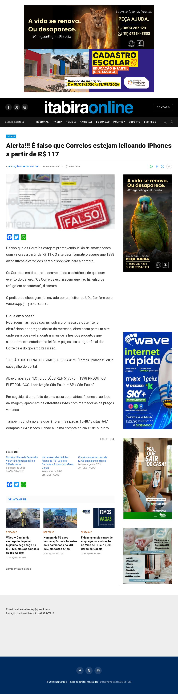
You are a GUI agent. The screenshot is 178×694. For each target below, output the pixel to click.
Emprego (150, 122)
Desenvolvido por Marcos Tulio (116, 682)
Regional (42, 122)
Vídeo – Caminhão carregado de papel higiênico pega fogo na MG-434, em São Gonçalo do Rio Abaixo (22, 545)
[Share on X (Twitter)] (162, 166)
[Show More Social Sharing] (169, 166)
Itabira (57, 122)
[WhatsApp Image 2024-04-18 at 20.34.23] (147, 428)
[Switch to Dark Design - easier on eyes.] (171, 122)
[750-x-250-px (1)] (89, 70)
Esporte (134, 122)
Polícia (71, 122)
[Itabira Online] (89, 107)
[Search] (165, 122)
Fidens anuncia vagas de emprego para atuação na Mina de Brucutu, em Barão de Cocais (97, 543)
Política (119, 122)
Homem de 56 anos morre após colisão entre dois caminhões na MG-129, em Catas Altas (60, 543)
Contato (163, 107)
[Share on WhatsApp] (151, 166)
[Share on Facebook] (156, 166)
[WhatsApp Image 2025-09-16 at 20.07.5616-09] (147, 518)
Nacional (86, 122)
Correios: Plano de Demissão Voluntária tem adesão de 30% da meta (22, 461)
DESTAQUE (11, 532)
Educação (103, 122)
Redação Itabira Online (23, 166)
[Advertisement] (147, 302)
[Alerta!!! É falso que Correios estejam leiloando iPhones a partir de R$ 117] (60, 201)
